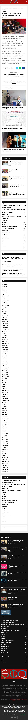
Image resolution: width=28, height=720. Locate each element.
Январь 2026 (5, 298)
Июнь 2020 (4, 430)
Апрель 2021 (5, 410)
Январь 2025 (5, 321)
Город (3, 220)
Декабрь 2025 (5, 299)
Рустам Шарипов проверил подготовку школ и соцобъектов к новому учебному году (17, 185)
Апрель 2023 (5, 363)
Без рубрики (5, 214)
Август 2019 (4, 449)
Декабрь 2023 (5, 347)
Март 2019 (4, 459)
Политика (4, 236)
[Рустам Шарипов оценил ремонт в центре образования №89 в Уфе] (5, 178)
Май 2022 (4, 384)
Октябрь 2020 (5, 422)
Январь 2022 (5, 392)
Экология (4, 246)
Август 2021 (4, 402)
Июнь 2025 (4, 311)
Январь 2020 (5, 439)
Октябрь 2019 (5, 445)
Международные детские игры (9, 226)
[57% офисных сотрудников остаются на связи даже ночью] (4, 580)
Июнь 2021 (4, 406)
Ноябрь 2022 (5, 372)
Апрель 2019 (5, 457)
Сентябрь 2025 (5, 305)
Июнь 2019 (4, 453)
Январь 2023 (5, 368)
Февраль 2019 (5, 461)
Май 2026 (4, 290)
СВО (3, 240)
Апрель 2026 (5, 292)
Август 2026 (4, 284)
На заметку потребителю (8, 228)
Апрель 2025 (5, 315)
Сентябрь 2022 (5, 376)
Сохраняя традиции (6, 242)
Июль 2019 (4, 451)
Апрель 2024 (5, 339)
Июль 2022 (4, 380)
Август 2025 (4, 307)
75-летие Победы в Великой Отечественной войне (13, 209)
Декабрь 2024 (5, 323)
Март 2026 (4, 294)
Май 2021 (4, 408)
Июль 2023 (4, 357)
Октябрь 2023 (5, 351)
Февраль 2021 (5, 414)
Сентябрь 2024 (5, 329)
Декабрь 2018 (5, 465)
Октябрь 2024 (5, 327)
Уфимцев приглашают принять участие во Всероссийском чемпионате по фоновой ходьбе (17, 193)
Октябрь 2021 (5, 398)
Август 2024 (4, 331)
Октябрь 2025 (5, 303)
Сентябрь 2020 (5, 424)
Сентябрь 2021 (5, 400)
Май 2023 (4, 361)
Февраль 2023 (5, 366)
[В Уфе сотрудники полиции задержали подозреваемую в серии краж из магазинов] (5, 163)
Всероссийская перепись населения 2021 (11, 216)
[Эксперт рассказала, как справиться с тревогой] (4, 573)
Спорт (3, 243)
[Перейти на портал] (6, 614)
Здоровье (4, 222)
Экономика (4, 247)
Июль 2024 (4, 333)
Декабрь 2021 (5, 394)
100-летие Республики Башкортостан (11, 205)
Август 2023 (4, 355)
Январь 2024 (5, 345)
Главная (3, 8)
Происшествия (5, 238)
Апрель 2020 (5, 433)
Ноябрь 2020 (5, 420)
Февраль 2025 (5, 319)
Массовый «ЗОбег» (13, 169)
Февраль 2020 (5, 437)
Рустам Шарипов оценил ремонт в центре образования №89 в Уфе (17, 177)
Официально (5, 234)
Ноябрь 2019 (5, 443)
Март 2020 (4, 435)
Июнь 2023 (4, 359)
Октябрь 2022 (5, 374)
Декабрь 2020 (5, 418)
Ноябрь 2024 (5, 325)
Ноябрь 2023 (5, 349)
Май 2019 (4, 455)
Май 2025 (4, 313)
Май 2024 (4, 337)
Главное (4, 218)
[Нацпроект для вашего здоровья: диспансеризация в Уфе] (4, 566)
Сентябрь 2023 (5, 353)
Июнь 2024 (4, 335)
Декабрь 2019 (5, 441)
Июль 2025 (4, 309)
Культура (4, 224)
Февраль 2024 (5, 343)
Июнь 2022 (4, 382)
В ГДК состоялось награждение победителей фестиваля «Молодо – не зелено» (13, 150)
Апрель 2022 (5, 386)
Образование (5, 230)
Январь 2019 (5, 463)
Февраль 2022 (5, 390)
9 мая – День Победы (7, 212)
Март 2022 (4, 388)
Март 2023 (4, 365)
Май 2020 (4, 431)
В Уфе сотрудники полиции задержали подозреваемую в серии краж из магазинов (16, 163)
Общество (4, 11)
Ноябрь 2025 (5, 302)
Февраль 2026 (5, 296)
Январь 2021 (5, 416)
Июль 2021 (4, 404)
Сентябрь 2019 (5, 447)
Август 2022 (4, 378)
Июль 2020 (4, 428)
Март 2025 (4, 317)
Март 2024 (4, 341)
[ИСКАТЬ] (24, 528)
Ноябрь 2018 (5, 467)
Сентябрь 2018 (5, 471)
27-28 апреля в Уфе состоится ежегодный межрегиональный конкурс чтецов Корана (12, 129)
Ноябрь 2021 (5, 396)
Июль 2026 (4, 286)
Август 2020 (4, 426)
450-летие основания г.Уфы (8, 207)
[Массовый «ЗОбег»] (5, 171)
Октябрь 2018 (5, 469)
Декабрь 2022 (5, 370)
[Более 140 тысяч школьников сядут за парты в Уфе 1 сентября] (4, 557)
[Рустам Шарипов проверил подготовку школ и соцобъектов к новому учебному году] (5, 185)
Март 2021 (4, 412)
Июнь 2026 (4, 288)
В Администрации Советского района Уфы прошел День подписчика (12, 108)
